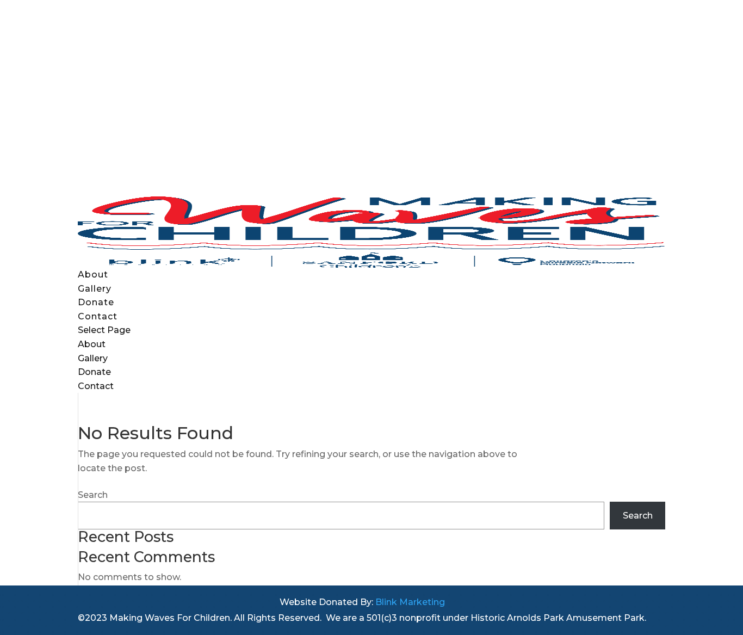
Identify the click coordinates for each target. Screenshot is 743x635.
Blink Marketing (410, 602)
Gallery (95, 288)
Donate (96, 302)
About (93, 274)
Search (93, 495)
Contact (97, 316)
